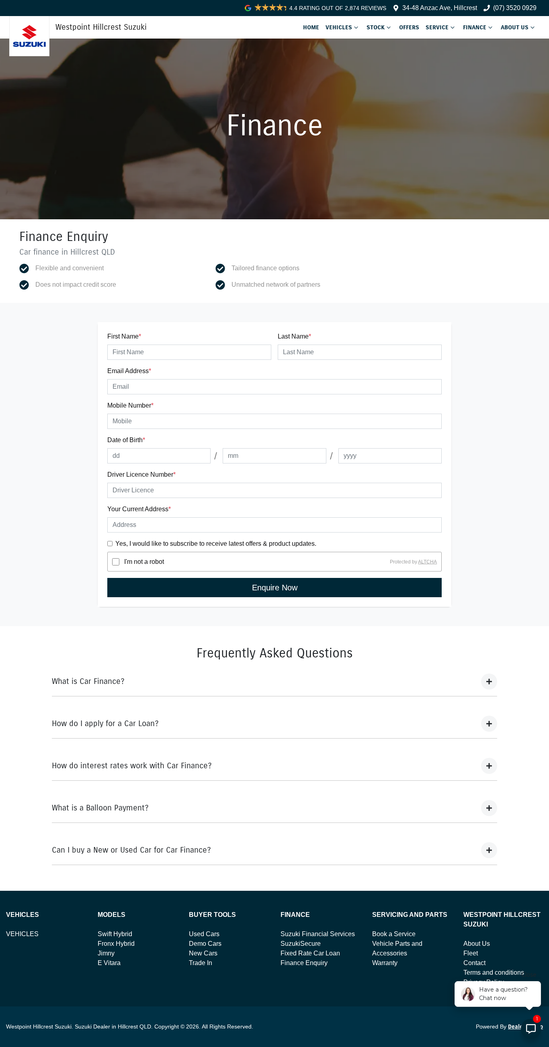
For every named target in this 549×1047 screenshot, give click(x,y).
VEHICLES (22, 934)
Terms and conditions (493, 972)
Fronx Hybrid (116, 943)
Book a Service (394, 934)
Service (437, 27)
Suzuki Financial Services (318, 934)
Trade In (200, 962)
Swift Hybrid (115, 934)
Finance (474, 27)
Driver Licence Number (141, 474)
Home (311, 27)
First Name (124, 336)
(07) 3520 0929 (515, 7)
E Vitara (109, 962)
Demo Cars (205, 943)
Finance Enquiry (304, 962)
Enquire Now (274, 587)
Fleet (470, 953)
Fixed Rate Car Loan (310, 953)
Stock (376, 27)
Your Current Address (139, 509)
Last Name (294, 336)
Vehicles (339, 27)
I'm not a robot (144, 561)
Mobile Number (130, 405)
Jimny (106, 953)
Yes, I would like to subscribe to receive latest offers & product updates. (215, 543)
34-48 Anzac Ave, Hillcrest (439, 7)
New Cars (203, 953)
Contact (474, 962)
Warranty (384, 962)
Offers (409, 27)
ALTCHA (427, 562)
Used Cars (204, 934)
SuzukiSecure (301, 943)
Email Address (129, 370)
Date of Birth (126, 440)
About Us (515, 27)
